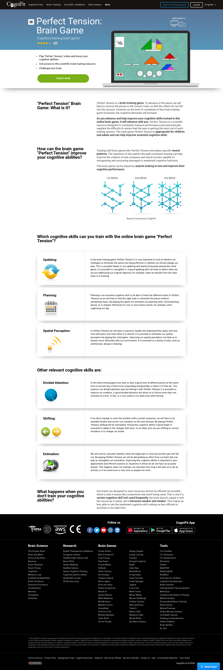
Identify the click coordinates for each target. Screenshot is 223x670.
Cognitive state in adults (75, 574)
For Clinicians (166, 554)
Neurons (32, 561)
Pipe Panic (103, 561)
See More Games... (138, 621)
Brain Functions (36, 581)
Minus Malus (135, 595)
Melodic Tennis (105, 605)
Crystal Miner (104, 564)
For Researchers (168, 558)
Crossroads (135, 574)
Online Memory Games (171, 611)
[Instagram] (110, 530)
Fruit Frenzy (104, 558)
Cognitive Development (171, 581)
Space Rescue (105, 595)
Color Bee (134, 568)
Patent (163, 564)
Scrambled (103, 608)
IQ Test (163, 628)
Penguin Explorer (137, 561)
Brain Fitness (34, 568)
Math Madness (105, 598)
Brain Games (166, 605)
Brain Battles (166, 625)
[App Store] (183, 530)
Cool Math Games (168, 615)
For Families (166, 551)
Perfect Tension (136, 601)
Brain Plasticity (35, 564)
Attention (32, 598)
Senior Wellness (70, 564)
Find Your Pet (104, 611)
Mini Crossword (105, 554)
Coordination (34, 588)
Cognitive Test (36, 4)
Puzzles (133, 558)
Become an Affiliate (112, 658)
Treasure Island (105, 578)
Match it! (102, 591)
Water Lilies (134, 611)
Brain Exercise (167, 584)
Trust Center (184, 658)
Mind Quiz (165, 591)
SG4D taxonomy (71, 581)
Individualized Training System (174, 588)
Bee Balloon (135, 571)
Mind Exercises (167, 598)
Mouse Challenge (137, 598)
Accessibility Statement (167, 658)
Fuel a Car (134, 588)
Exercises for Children (170, 578)
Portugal (36, 663)
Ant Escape (103, 574)
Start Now (63, 78)
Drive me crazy (105, 584)
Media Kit (99, 658)
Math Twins (135, 591)
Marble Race (104, 601)
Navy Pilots (68, 561)
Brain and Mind (35, 554)
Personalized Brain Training (173, 601)
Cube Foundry (136, 578)
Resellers (164, 574)
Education (165, 561)
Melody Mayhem (106, 615)
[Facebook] (90, 530)
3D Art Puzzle (104, 621)
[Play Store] (160, 530)
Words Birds (135, 618)
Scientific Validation (74, 4)
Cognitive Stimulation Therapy (174, 595)
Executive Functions (38, 584)
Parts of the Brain (36, 558)
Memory (32, 591)
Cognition (33, 571)
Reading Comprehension (172, 618)
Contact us (145, 658)
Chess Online (104, 551)
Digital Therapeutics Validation (78, 551)
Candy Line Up (136, 554)
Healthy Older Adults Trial (75, 558)
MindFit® (164, 568)
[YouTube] (103, 530)
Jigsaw (132, 584)
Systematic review (72, 578)
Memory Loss (34, 574)
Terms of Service (35, 658)
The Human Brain (36, 551)
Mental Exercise (167, 608)
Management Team (66, 658)
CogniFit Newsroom (84, 658)
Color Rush (103, 618)
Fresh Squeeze (136, 581)
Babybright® (166, 571)
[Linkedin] (117, 530)
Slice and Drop (136, 605)
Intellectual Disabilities (39, 578)
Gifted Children (167, 621)
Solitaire (102, 568)
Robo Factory (104, 571)
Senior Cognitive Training (75, 571)
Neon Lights (104, 581)
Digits (132, 564)
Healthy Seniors (70, 568)
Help (153, 658)
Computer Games (71, 554)
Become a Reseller (131, 658)
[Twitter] (96, 530)
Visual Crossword (106, 588)
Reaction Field (136, 615)
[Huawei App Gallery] (138, 530)
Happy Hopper (136, 551)
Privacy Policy (50, 658)
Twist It (133, 608)
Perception (33, 595)
